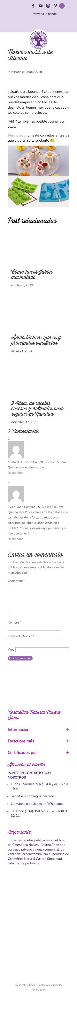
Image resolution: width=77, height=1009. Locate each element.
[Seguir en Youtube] (40, 5)
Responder (15, 473)
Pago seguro (38, 917)
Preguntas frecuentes (38, 938)
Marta (12, 462)
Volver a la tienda (45, 14)
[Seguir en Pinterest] (55, 5)
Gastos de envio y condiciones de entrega (38, 902)
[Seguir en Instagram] (48, 5)
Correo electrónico (21, 636)
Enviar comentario (20, 658)
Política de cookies (38, 924)
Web (11, 650)
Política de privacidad (38, 931)
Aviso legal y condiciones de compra (38, 910)
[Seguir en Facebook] (33, 5)
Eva (10, 507)
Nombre (14, 622)
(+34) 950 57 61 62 (40, 811)
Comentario (17, 581)
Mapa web (38, 946)
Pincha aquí (17, 135)
